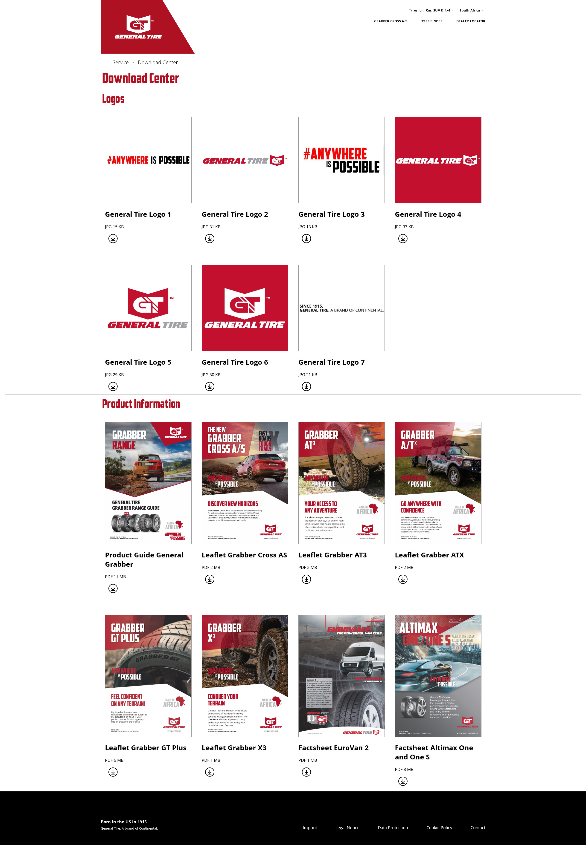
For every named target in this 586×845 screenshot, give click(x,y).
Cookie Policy (439, 827)
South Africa (470, 10)
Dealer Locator (470, 21)
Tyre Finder (432, 21)
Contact (478, 827)
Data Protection (393, 827)
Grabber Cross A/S (391, 21)
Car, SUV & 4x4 (438, 10)
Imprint (310, 827)
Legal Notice (347, 827)
